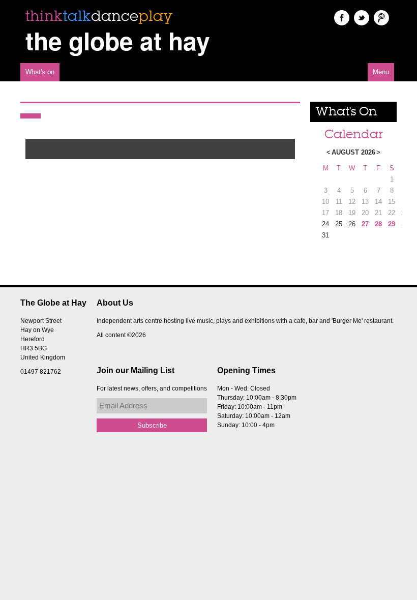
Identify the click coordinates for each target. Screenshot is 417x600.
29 (391, 224)
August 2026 (353, 152)
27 (365, 224)
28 (378, 224)
